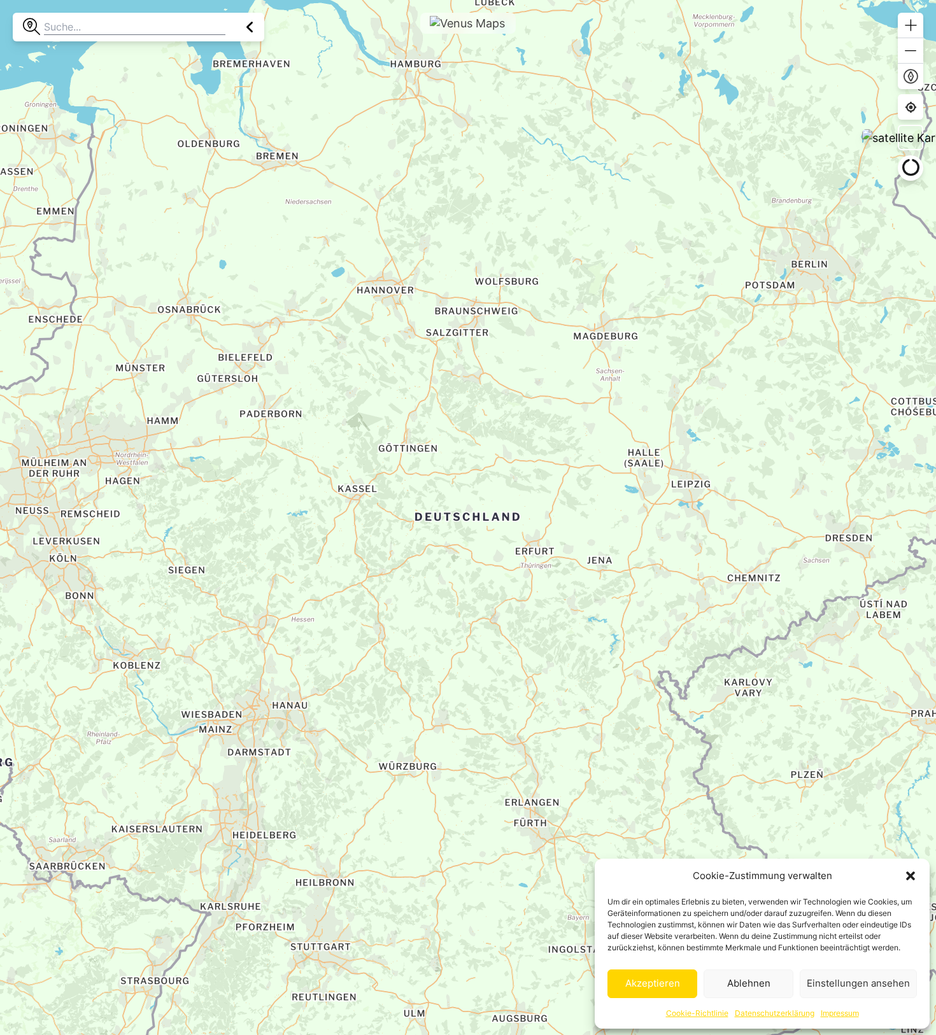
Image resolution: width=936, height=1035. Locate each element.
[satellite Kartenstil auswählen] (910, 137)
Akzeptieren (652, 983)
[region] (468, 517)
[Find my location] (911, 107)
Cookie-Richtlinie (697, 1013)
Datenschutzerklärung (774, 1013)
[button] (910, 876)
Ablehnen (748, 983)
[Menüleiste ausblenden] (250, 27)
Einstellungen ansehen (858, 983)
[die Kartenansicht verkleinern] (910, 51)
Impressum (840, 1013)
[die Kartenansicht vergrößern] (910, 25)
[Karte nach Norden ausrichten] (910, 76)
